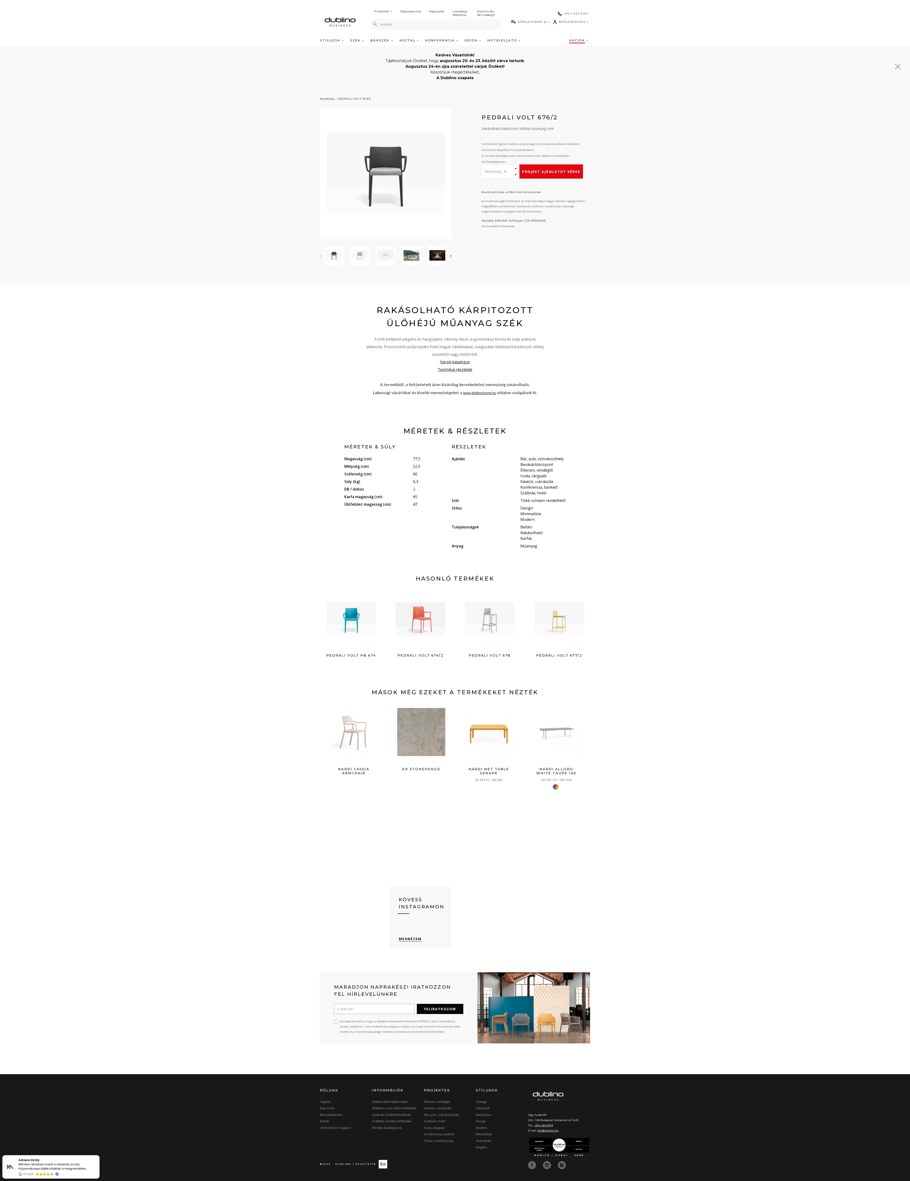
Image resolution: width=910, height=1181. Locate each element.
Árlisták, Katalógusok (387, 1128)
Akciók (577, 40)
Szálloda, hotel (434, 1121)
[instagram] (547, 1164)
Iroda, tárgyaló (434, 1128)
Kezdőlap (327, 98)
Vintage (481, 1102)
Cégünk (325, 1102)
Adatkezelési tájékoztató (390, 1102)
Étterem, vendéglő (437, 1102)
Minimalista (484, 1134)
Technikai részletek (455, 369)
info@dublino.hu (548, 1130)
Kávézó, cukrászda (437, 1108)
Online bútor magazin (335, 1128)
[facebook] (532, 1164)
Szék (356, 40)
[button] (99, 1155)
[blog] (562, 1164)
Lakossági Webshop (460, 13)
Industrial (482, 1108)
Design (481, 1121)
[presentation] (320, 256)
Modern (481, 1128)
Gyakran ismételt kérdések (391, 1115)
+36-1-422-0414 (543, 1125)
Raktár (324, 1121)
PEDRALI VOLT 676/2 (354, 98)
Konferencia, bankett (439, 1134)
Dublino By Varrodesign (486, 13)
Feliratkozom (440, 1009)
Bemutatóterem (331, 1115)
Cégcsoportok (410, 11)
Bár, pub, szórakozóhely (441, 1115)
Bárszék (380, 40)
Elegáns (481, 1147)
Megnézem (410, 939)
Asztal (408, 40)
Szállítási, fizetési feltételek (391, 1121)
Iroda (471, 40)
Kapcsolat (437, 11)
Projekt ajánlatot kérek (551, 171)
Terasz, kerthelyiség (438, 1141)
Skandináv (483, 1141)
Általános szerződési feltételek (394, 1108)
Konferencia (440, 40)
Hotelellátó (503, 40)
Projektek (381, 11)
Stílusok (331, 40)
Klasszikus (483, 1115)
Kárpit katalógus (455, 362)
